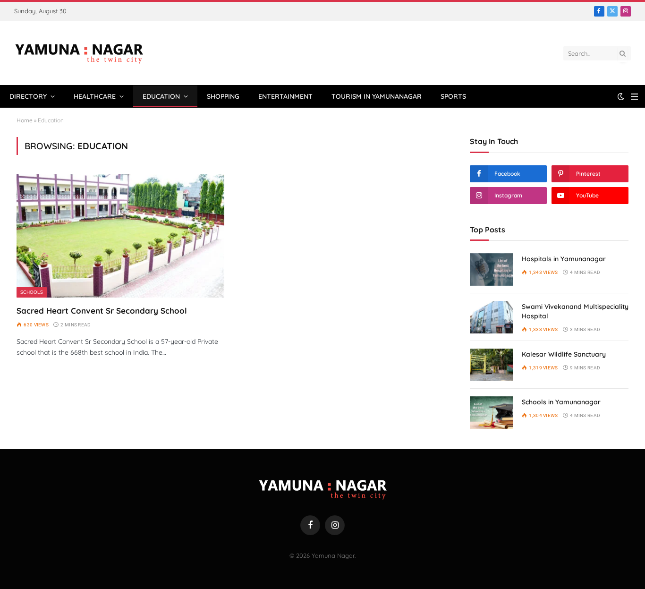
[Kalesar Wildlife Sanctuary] (491, 365)
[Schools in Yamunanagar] (491, 412)
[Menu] (634, 96)
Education (161, 96)
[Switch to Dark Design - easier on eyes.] (621, 96)
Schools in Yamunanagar (561, 402)
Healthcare (95, 96)
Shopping (223, 96)
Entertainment (285, 96)
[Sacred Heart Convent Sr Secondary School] (120, 236)
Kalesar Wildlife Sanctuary (564, 354)
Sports (453, 96)
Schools (31, 292)
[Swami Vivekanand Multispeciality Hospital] (491, 317)
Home (25, 120)
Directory (28, 96)
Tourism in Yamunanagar (376, 96)
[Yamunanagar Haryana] (79, 53)
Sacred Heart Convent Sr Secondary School (102, 311)
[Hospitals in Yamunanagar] (491, 269)
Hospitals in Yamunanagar (564, 259)
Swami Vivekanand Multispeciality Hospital (575, 311)
